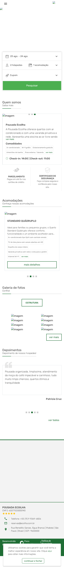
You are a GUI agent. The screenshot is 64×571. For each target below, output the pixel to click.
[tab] (32, 302)
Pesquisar (32, 85)
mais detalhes (32, 264)
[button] (56, 32)
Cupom (14, 75)
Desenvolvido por (18, 542)
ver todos (53, 420)
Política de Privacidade (46, 542)
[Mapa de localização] (32, 471)
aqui (50, 551)
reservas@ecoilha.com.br (23, 523)
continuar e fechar (33, 561)
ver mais (54, 337)
